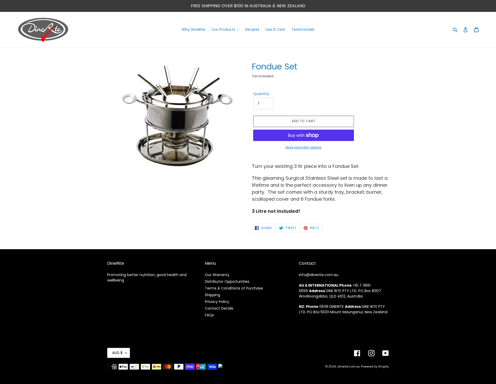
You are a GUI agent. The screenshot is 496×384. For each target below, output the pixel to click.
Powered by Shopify (375, 366)
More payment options (304, 147)
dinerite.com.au (348, 366)
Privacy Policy (217, 301)
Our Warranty (217, 274)
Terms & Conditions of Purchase (234, 288)
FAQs (209, 315)
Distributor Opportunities (227, 281)
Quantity (261, 93)
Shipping (212, 294)
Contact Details (219, 308)
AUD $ (117, 352)
